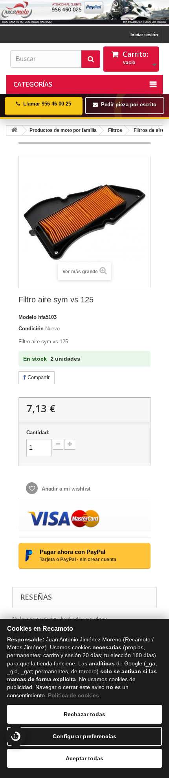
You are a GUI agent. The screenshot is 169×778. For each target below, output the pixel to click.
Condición (31, 329)
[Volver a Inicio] (14, 130)
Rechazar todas (84, 714)
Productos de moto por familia (63, 130)
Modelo (27, 317)
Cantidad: (38, 432)
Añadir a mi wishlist (65, 489)
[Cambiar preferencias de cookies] (16, 736)
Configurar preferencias (84, 736)
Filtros (115, 130)
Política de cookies (73, 695)
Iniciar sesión (144, 34)
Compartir (38, 377)
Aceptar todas (84, 758)
